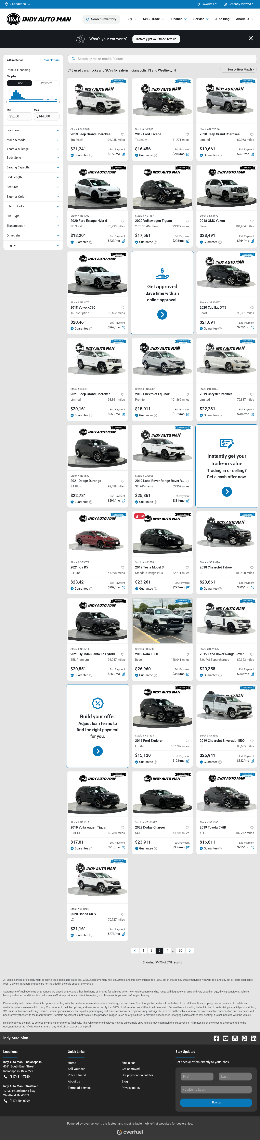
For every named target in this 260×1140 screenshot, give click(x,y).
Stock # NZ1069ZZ (146, 822)
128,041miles (180, 660)
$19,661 (207, 148)
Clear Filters (52, 60)
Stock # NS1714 (79, 649)
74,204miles (181, 833)
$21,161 (78, 928)
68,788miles (116, 833)
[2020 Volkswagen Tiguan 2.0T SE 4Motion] (162, 187)
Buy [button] (129, 19)
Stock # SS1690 (209, 822)
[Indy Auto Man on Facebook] (214, 1038)
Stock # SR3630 (144, 649)
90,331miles (245, 313)
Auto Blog (222, 19)
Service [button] (198, 19)
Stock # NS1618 (79, 822)
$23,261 (143, 582)
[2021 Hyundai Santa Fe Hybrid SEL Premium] (97, 621)
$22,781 (78, 495)
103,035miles (115, 140)
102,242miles (244, 833)
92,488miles (116, 486)
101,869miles (180, 399)
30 (180, 950)
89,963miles (245, 140)
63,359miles (181, 486)
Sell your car (76, 1069)
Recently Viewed (240, 4)
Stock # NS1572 (209, 215)
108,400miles (244, 573)
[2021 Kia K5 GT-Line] (97, 534)
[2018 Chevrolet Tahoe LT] (226, 534)
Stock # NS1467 (144, 215)
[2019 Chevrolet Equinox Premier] (162, 361)
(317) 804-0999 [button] (20, 1101)
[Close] (251, 38)
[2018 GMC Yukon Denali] (226, 187)
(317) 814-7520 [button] (20, 1076)
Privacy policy (131, 1088)
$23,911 (143, 842)
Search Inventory (103, 19)
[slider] (6, 102)
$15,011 (143, 408)
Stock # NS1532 (79, 475)
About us (74, 1081)
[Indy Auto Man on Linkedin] (252, 1038)
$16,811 (207, 842)
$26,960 (143, 668)
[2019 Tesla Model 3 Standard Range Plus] (162, 534)
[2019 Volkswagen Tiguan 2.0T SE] (97, 794)
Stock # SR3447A (210, 562)
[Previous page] (135, 951)
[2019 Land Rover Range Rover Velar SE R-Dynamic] (162, 447)
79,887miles (245, 399)
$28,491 (207, 235)
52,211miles (181, 573)
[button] (19, 4)
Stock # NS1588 (144, 562)
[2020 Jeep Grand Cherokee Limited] (226, 101)
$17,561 (143, 235)
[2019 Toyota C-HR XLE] (226, 794)
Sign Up (216, 1102)
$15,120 (143, 755)
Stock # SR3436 (79, 908)
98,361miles (116, 399)
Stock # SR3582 (209, 735)
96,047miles (116, 660)
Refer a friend (77, 1075)
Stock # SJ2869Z (210, 649)
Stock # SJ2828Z (80, 129)
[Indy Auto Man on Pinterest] (242, 1038)
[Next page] (189, 951)
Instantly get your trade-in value (156, 39)
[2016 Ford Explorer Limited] (162, 707)
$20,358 (207, 668)
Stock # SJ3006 (144, 475)
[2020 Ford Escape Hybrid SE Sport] (97, 187)
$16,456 (143, 148)
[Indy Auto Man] (39, 19)
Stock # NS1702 (79, 215)
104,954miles (244, 226)
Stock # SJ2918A (210, 129)
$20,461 (78, 322)
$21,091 (207, 322)
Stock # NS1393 (144, 735)
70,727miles (116, 919)
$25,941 (207, 755)
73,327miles (181, 226)
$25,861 (143, 495)
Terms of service (79, 1088)
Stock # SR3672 (79, 562)
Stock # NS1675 (79, 302)
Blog (125, 1081)
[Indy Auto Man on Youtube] (224, 1038)
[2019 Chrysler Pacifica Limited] (226, 361)
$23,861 (207, 582)
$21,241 (78, 148)
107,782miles (180, 746)
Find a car (128, 1063)
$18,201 (78, 235)
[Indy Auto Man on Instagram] (233, 1038)
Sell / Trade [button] (151, 19)
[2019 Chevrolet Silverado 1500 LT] (226, 707)
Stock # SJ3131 (79, 388)
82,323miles (245, 660)
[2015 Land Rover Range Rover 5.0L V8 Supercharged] (226, 621)
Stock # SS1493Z (145, 388)
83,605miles (245, 746)
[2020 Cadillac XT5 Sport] (226, 274)
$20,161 (78, 408)
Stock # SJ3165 (209, 388)
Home (72, 1063)
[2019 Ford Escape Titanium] (162, 101)
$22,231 (207, 408)
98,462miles (116, 313)
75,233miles (116, 226)
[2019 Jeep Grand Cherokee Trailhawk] (97, 101)
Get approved (131, 1069)
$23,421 (78, 582)
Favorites (208, 4)
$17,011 (78, 842)
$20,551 (78, 668)
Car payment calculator (137, 1075)
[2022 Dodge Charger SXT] (162, 794)
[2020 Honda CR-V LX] (97, 881)
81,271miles (181, 140)
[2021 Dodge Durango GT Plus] (97, 447)
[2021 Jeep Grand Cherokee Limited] (97, 361)
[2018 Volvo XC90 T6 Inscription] (97, 274)
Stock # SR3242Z (210, 302)
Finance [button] (176, 19)
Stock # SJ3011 (144, 129)
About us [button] (242, 19)
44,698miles (116, 573)
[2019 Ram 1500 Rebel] (162, 621)
